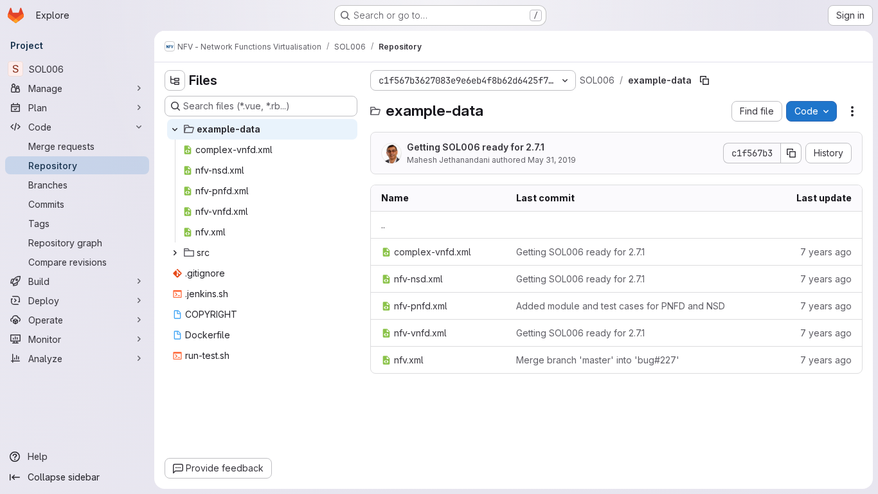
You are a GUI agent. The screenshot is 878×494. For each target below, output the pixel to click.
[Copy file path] (704, 80)
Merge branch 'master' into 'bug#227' (597, 359)
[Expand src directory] (175, 253)
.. (383, 224)
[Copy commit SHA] (791, 153)
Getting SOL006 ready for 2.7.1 (475, 147)
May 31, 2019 (552, 160)
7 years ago (826, 251)
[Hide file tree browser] (175, 80)
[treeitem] (262, 129)
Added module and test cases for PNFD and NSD (620, 305)
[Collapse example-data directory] (175, 129)
